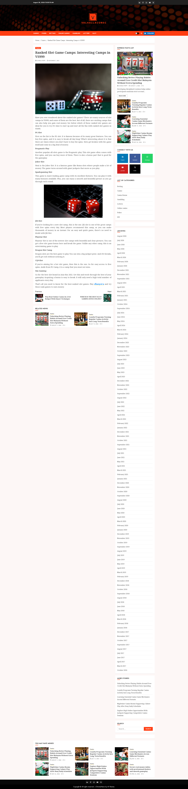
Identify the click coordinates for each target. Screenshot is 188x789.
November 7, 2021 (53, 61)
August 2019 (121, 551)
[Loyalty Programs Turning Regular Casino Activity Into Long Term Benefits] (81, 319)
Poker (44, 33)
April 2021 (121, 466)
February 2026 (122, 261)
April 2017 (121, 662)
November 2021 (123, 436)
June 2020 (121, 508)
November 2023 (123, 347)
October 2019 (122, 542)
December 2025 (123, 270)
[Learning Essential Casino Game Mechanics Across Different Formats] (124, 121)
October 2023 (122, 351)
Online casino (64, 33)
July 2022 (120, 402)
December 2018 (123, 581)
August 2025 (121, 283)
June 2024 (121, 317)
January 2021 (122, 479)
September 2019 (123, 547)
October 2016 (122, 670)
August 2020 (121, 500)
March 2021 (121, 470)
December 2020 (123, 483)
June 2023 (121, 368)
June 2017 (121, 657)
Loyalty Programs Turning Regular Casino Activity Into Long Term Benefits (100, 319)
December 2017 (123, 632)
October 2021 (122, 440)
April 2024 (121, 325)
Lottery (86, 33)
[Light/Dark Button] (137, 33)
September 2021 (123, 445)
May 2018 (120, 611)
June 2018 (121, 606)
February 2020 (122, 525)
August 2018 (121, 598)
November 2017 (123, 636)
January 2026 (122, 266)
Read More (122, 96)
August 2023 (121, 359)
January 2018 (122, 628)
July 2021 (120, 453)
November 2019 (123, 538)
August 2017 (121, 649)
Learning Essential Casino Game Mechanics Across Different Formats (142, 121)
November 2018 (123, 585)
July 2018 (120, 602)
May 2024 (120, 321)
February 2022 (122, 423)
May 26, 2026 (138, 142)
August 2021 (121, 449)
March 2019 (121, 572)
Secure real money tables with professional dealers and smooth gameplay (140, 769)
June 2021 (121, 457)
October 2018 (122, 589)
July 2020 (120, 504)
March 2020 (121, 521)
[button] (141, 33)
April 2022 (121, 415)
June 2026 (121, 245)
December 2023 (123, 342)
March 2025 (121, 291)
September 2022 (123, 393)
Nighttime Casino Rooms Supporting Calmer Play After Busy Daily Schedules (142, 136)
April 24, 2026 (135, 774)
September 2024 (123, 308)
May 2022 (120, 410)
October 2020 (122, 491)
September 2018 (123, 594)
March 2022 (121, 419)
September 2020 (123, 496)
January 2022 (122, 428)
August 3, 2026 (56, 325)
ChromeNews (100, 787)
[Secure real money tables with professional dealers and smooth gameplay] (121, 769)
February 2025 (122, 296)
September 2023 (123, 355)
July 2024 (120, 313)
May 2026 (120, 249)
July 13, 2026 (95, 324)
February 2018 (122, 623)
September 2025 (123, 279)
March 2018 (121, 619)
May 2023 (120, 372)
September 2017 (123, 645)
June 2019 (121, 559)
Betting (52, 33)
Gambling (76, 33)
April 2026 (121, 253)
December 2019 (123, 534)
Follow (151, 33)
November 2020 (123, 487)
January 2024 (122, 338)
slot (94, 33)
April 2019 (121, 568)
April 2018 (121, 615)
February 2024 (122, 334)
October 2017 (122, 640)
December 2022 (123, 381)
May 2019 (120, 564)
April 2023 (121, 377)
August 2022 (121, 398)
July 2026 (120, 240)
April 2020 (121, 517)
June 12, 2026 (138, 126)
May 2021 (120, 462)
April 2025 (121, 287)
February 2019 (122, 576)
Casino (36, 33)
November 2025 (123, 274)
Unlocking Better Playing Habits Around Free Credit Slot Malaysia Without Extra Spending (61, 319)
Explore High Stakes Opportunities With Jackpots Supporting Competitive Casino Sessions (132, 713)
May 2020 (120, 513)
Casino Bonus (122, 195)
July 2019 (120, 555)
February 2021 (122, 474)
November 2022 (123, 385)
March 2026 (121, 257)
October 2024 (122, 304)
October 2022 (122, 389)
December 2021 (123, 432)
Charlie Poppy (41, 61)
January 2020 (122, 530)
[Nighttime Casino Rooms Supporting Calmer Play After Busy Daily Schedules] (124, 136)
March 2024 (121, 330)
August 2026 (121, 236)
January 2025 (122, 300)
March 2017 (121, 666)
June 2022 (121, 406)
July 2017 (120, 653)
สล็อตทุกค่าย (99, 284)
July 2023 (120, 364)
